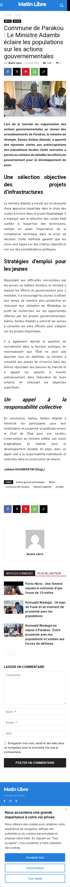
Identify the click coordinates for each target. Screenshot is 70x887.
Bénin (18, 15)
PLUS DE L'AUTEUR (49, 573)
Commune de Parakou (18, 486)
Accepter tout (35, 857)
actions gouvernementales (30, 482)
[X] (17, 72)
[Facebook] (8, 72)
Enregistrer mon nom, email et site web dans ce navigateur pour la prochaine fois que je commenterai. (34, 747)
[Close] (66, 809)
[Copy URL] (43, 72)
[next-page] (12, 653)
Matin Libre (15, 62)
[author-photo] (35, 548)
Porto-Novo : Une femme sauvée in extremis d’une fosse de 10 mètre (44, 588)
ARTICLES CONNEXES (19, 573)
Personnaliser (35, 868)
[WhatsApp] (34, 72)
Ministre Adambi (42, 486)
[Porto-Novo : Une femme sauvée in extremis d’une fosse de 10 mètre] (13, 588)
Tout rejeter (35, 878)
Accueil (8, 15)
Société (17, 21)
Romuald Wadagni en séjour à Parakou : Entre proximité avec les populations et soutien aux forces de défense (45, 634)
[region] (35, 846)
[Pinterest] (26, 72)
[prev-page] (6, 653)
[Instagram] (10, 801)
